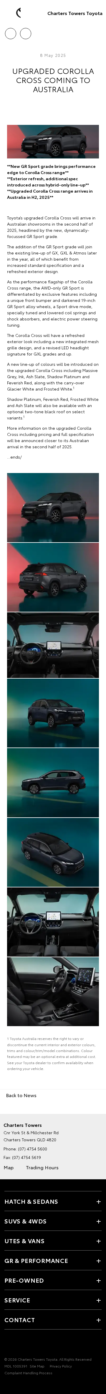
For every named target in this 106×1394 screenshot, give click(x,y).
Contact (19, 1319)
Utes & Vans (24, 1240)
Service (17, 1300)
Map (9, 1167)
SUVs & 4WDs (25, 1221)
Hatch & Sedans (31, 1201)
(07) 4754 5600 (32, 1149)
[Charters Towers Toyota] (13, 13)
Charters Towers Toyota (74, 13)
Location (25, 31)
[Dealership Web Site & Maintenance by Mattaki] (15, 1385)
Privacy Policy (61, 1365)
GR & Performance (36, 1260)
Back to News (21, 1095)
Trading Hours (42, 1167)
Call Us (10, 31)
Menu (98, 31)
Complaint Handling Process (28, 1372)
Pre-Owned (24, 1280)
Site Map (37, 1365)
